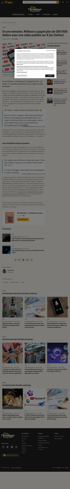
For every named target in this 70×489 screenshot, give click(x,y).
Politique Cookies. (20, 64)
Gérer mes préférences (22, 75)
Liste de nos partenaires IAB (22, 72)
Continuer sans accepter (50, 50)
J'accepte (50, 75)
